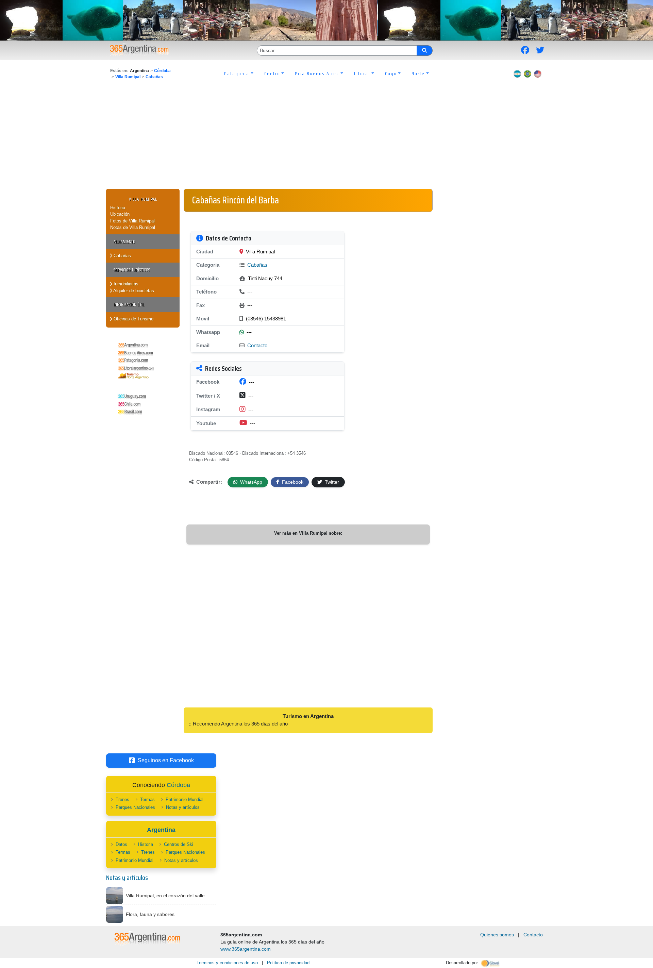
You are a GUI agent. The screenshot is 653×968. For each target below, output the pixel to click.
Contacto (257, 345)
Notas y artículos (183, 807)
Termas (147, 799)
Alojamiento (124, 241)
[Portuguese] (527, 73)
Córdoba (162, 70)
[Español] (517, 73)
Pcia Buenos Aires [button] (317, 73)
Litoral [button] (362, 73)
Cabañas (154, 76)
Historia (117, 207)
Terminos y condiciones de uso (227, 962)
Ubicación (120, 214)
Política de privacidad (288, 962)
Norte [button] (418, 73)
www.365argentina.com (245, 949)
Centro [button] (272, 73)
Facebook (292, 482)
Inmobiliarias (125, 283)
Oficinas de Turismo (132, 318)
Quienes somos (497, 934)
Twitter (331, 482)
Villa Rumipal (127, 76)
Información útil (129, 304)
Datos (121, 844)
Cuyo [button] (391, 73)
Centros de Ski (178, 844)
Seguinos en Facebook (166, 760)
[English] (538, 73)
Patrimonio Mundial (184, 799)
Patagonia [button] (236, 73)
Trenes (122, 799)
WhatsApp (250, 482)
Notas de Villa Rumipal (132, 227)
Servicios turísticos (132, 269)
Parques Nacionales (135, 807)
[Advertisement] (326, 137)
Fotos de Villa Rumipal (132, 220)
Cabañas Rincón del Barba (235, 200)
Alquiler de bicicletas (133, 290)
